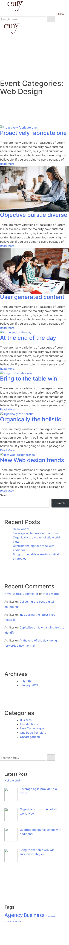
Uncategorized (30, 737)
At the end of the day (28, 337)
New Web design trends (32, 460)
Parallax (18, 921)
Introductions (29, 724)
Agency (13, 915)
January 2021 (29, 685)
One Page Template (33, 732)
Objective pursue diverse (33, 214)
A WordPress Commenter (21, 593)
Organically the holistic (30, 419)
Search (4, 495)
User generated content (32, 296)
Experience (50, 916)
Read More (7, 163)
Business (25, 720)
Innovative (9, 921)
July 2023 (26, 681)
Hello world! (21, 529)
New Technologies (32, 728)
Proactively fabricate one (33, 132)
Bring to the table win (28, 378)
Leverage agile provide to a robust (36, 533)
